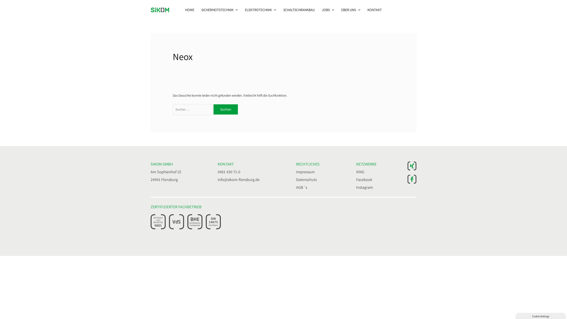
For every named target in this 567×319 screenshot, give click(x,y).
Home (189, 10)
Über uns (348, 10)
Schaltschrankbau (299, 10)
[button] (235, 10)
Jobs (326, 10)
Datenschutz (306, 179)
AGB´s (301, 187)
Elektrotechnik (258, 10)
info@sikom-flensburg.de (239, 179)
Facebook (364, 179)
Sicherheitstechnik (217, 10)
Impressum (305, 171)
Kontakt (374, 10)
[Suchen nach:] (193, 109)
